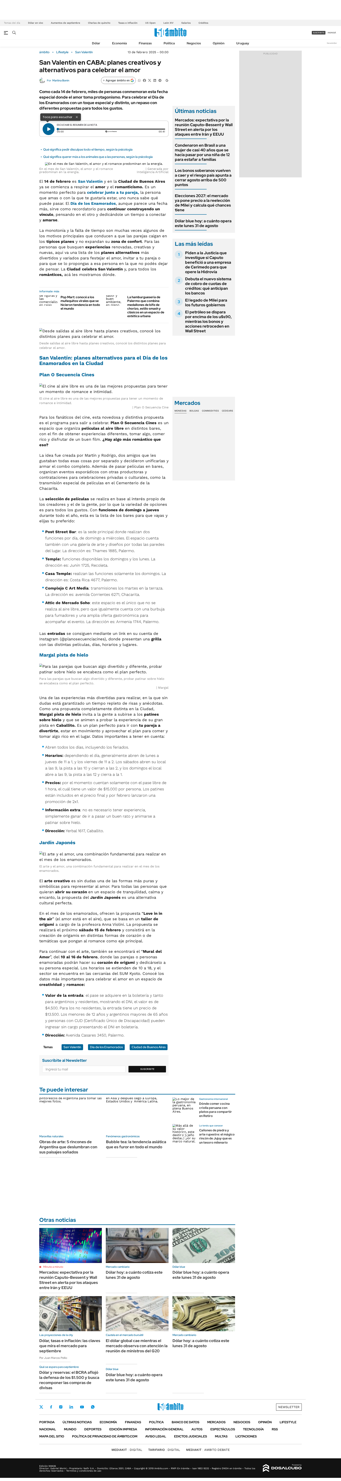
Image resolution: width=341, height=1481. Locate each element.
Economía (119, 43)
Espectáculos (222, 1429)
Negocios (194, 43)
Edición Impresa (123, 1429)
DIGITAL (126, 1450)
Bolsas (194, 410)
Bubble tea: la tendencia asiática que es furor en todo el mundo (136, 1144)
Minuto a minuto (53, 1267)
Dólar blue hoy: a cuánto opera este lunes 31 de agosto (203, 223)
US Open (150, 22)
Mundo (70, 1429)
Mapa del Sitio (51, 1436)
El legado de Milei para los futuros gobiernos (206, 302)
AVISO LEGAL (155, 1436)
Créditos (203, 22)
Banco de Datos (185, 1422)
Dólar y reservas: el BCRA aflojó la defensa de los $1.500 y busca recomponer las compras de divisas (69, 1380)
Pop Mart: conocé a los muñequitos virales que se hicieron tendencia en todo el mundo (80, 303)
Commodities (210, 410)
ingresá (332, 33)
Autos (196, 1429)
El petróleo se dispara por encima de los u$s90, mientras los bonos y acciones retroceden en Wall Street (208, 321)
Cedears (227, 410)
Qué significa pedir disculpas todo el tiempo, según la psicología (88, 149)
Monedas (180, 410)
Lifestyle (62, 52)
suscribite (318, 33)
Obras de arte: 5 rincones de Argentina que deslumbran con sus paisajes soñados (68, 1147)
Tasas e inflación (127, 22)
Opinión (218, 43)
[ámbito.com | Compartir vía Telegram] (159, 80)
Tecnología (253, 1429)
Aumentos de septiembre (65, 22)
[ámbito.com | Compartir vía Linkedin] (154, 80)
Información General (164, 1429)
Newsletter (332, 43)
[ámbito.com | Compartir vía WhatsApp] (139, 80)
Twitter (41, 1406)
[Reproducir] (48, 129)
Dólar (96, 43)
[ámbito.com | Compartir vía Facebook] (144, 80)
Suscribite (147, 1069)
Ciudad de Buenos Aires (149, 1047)
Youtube (82, 1407)
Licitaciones (246, 1436)
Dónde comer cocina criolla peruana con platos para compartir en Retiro (215, 1110)
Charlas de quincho (99, 22)
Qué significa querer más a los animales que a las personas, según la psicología (98, 157)
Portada (47, 1422)
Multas (221, 1436)
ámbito (44, 52)
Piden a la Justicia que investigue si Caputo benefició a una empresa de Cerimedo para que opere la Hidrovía (208, 262)
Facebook (51, 1407)
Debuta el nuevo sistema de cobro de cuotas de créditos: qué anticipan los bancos (208, 286)
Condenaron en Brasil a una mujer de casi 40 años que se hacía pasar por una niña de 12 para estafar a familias (202, 152)
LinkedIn (71, 1407)
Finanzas (145, 43)
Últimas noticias (77, 1422)
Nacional (47, 1429)
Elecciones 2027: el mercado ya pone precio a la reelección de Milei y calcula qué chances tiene (203, 202)
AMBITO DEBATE (208, 1450)
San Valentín (84, 52)
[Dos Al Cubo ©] (282, 1468)
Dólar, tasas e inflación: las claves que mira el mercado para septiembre (69, 1345)
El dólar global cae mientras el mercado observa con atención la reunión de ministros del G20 (137, 1345)
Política (169, 43)
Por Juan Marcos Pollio (53, 1358)
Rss (275, 1429)
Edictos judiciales (190, 1436)
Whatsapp (93, 1407)
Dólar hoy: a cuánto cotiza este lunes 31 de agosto (134, 1275)
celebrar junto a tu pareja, (113, 192)
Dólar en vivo (35, 22)
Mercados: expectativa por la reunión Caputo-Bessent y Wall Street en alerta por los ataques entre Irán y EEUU (204, 127)
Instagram (61, 1407)
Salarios (186, 22)
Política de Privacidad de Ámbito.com (104, 1436)
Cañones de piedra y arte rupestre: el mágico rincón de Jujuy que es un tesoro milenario (217, 1136)
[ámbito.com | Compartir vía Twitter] (149, 80)
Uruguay (242, 43)
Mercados (216, 1422)
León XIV (168, 22)
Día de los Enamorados (93, 203)
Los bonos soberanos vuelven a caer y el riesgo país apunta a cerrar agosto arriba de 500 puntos (203, 177)
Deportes (92, 1429)
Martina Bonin (60, 80)
